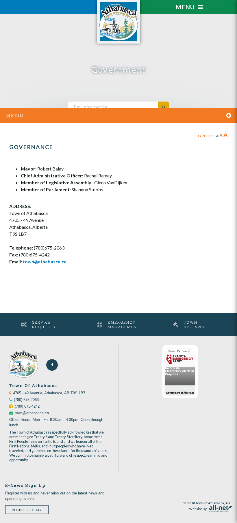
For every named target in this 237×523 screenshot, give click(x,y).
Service (43, 324)
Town (194, 324)
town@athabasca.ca (44, 261)
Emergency (124, 324)
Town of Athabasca (118, 22)
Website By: (198, 508)
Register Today (27, 509)
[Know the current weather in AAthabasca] (47, 4)
